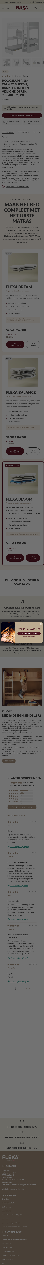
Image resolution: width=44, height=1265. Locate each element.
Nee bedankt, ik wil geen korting (28, 636)
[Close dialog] (41, 624)
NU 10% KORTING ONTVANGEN (29, 633)
